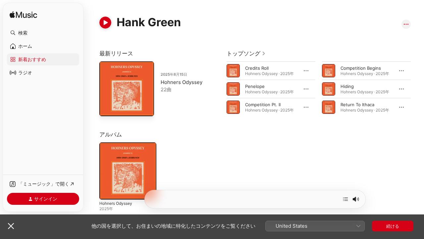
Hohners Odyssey (181, 82)
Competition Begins (361, 68)
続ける (392, 226)
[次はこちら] (345, 199)
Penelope (255, 86)
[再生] (105, 23)
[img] (23, 15)
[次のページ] (417, 89)
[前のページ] (220, 89)
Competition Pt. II (263, 104)
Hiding (347, 86)
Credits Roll (257, 68)
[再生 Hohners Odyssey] (108, 108)
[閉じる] (11, 226)
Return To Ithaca (357, 104)
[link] (246, 53)
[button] (43, 33)
